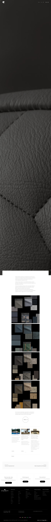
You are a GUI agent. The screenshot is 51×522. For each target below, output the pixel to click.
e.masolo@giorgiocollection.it (37, 511)
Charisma (12, 494)
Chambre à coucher (28, 494)
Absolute (12, 491)
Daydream (12, 497)
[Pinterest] (41, 520)
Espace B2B (35, 496)
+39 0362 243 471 (21, 511)
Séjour (27, 491)
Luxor (11, 503)
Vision (19, 501)
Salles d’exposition (36, 495)
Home (35, 491)
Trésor (19, 500)
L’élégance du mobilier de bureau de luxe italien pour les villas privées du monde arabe (25, 437)
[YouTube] (43, 520)
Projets (35, 494)
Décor (26, 497)
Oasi (18, 494)
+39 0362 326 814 (21, 512)
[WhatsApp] (40, 520)
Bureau (27, 495)
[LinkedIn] (45, 520)
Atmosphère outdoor (15, 435)
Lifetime (12, 501)
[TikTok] (44, 520)
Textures (13, 456)
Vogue (19, 503)
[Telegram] (46, 520)
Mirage (19, 491)
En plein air (27, 496)
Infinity (12, 500)
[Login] (43, 2)
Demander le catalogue (37, 497)
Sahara (19, 497)
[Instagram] (39, 520)
